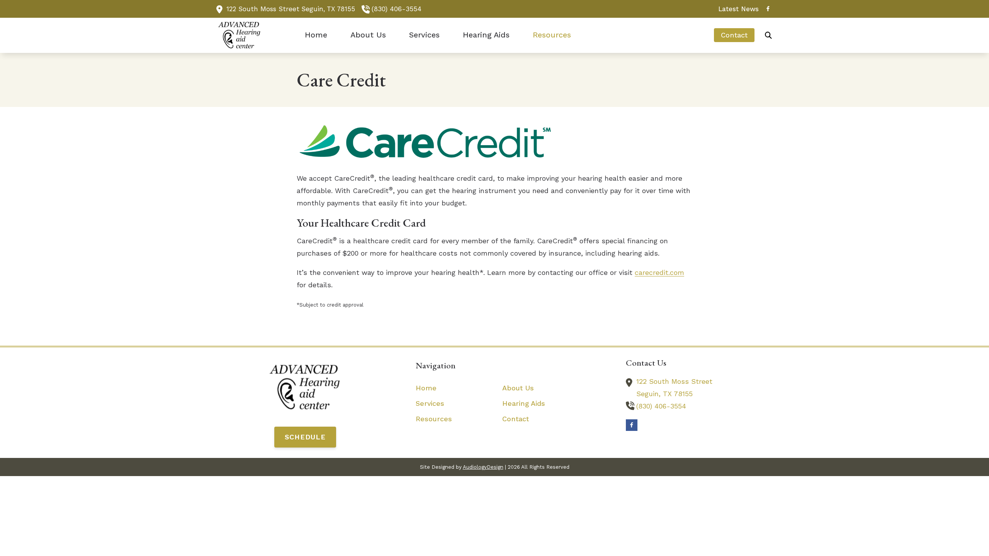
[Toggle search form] (768, 35)
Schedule (305, 437)
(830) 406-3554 (396, 9)
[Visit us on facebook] (768, 8)
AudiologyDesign (483, 467)
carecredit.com (659, 272)
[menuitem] (736, 9)
